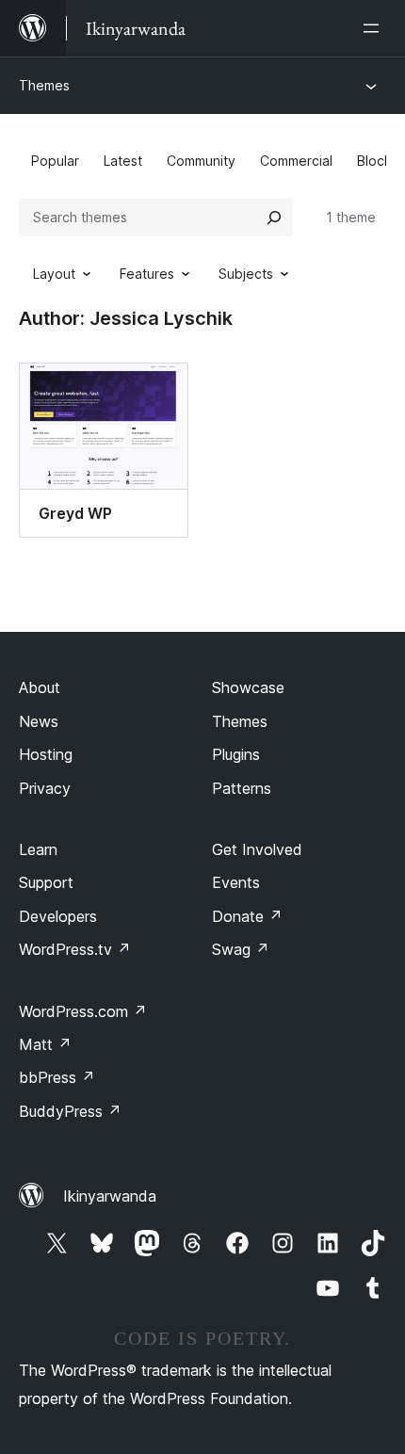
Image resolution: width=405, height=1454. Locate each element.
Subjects (246, 274)
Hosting (46, 754)
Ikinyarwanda (109, 1196)
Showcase (248, 687)
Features (147, 274)
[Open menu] (375, 28)
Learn (38, 849)
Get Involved (257, 849)
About (39, 687)
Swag (240, 949)
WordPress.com (83, 1011)
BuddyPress (70, 1111)
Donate (247, 916)
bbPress (57, 1077)
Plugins (236, 754)
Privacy (45, 788)
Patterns (241, 788)
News (38, 721)
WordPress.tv (75, 949)
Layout (54, 274)
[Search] (274, 217)
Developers (58, 916)
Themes (44, 85)
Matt (45, 1044)
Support (46, 882)
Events (236, 882)
